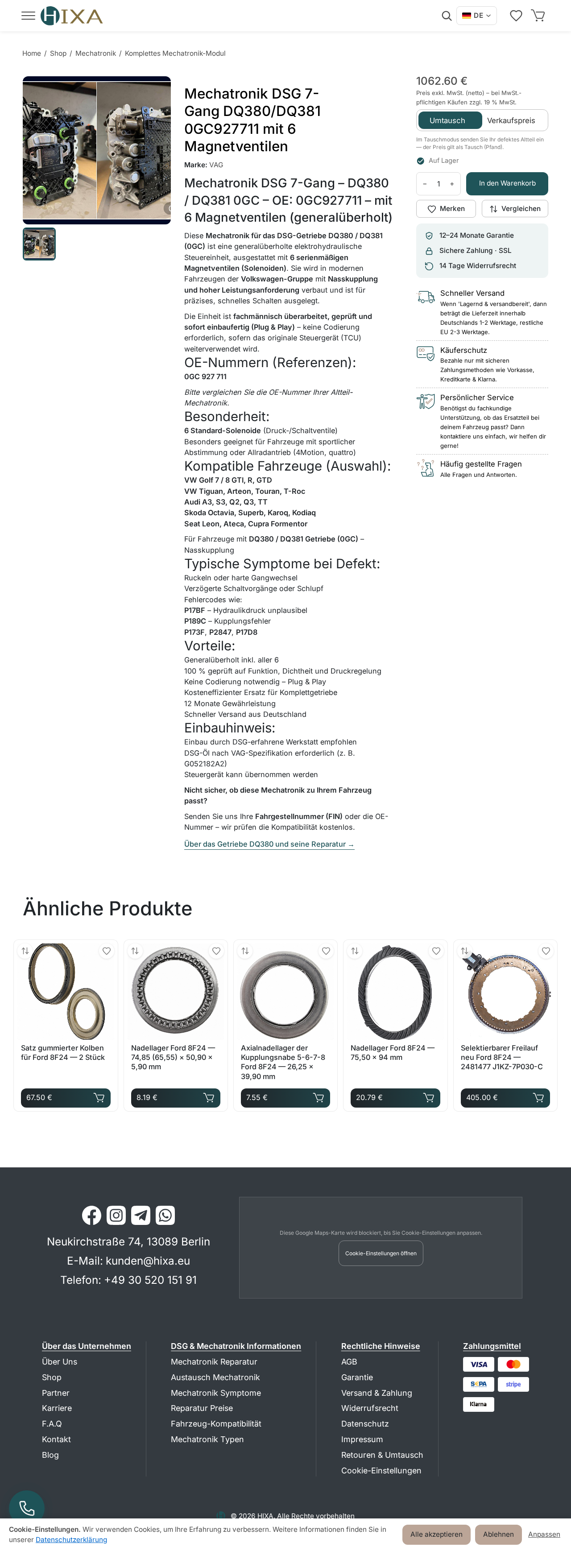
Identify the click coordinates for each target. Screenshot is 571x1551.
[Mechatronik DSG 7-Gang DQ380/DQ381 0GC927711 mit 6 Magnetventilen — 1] (39, 244)
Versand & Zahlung (376, 1393)
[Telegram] (140, 1215)
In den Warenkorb (507, 183)
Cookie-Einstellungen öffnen (381, 1253)
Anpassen (544, 1534)
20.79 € (392, 1095)
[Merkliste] (517, 15)
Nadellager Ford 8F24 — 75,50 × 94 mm (392, 1052)
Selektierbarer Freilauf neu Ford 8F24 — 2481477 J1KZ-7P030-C (502, 1057)
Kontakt (56, 1439)
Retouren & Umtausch (382, 1455)
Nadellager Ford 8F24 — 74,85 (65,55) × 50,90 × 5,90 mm (173, 1057)
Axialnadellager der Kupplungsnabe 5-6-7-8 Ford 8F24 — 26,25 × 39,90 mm (283, 1061)
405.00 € (502, 1095)
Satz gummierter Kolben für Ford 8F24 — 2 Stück (63, 1052)
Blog (50, 1455)
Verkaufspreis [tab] (511, 120)
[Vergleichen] (25, 951)
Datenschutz (365, 1423)
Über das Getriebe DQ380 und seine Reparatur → (269, 844)
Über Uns (59, 1361)
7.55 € (282, 1095)
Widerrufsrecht (369, 1408)
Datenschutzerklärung (71, 1539)
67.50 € (62, 1095)
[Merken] (106, 951)
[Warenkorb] (540, 16)
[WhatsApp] (165, 1215)
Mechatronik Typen (207, 1439)
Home (31, 53)
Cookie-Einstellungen (381, 1470)
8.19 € (173, 1095)
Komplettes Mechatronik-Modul (175, 53)
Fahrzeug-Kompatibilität (216, 1423)
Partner (56, 1393)
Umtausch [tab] (447, 120)
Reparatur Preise (202, 1408)
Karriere (57, 1408)
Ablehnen (498, 1534)
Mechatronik (95, 53)
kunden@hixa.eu (148, 1260)
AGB (349, 1361)
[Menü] (28, 16)
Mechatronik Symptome (216, 1393)
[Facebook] (91, 1215)
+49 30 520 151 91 (150, 1280)
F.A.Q (52, 1423)
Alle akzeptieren (436, 1534)
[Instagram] (116, 1215)
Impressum (362, 1439)
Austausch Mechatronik (215, 1377)
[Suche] (446, 15)
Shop (58, 53)
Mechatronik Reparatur (214, 1361)
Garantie (357, 1377)
